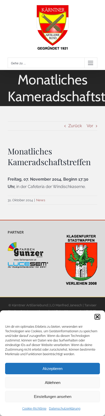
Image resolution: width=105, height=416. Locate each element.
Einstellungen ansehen (52, 396)
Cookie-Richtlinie (34, 408)
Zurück (75, 125)
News (40, 200)
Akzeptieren (52, 368)
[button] (97, 316)
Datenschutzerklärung (64, 408)
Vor (90, 125)
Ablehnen (52, 382)
